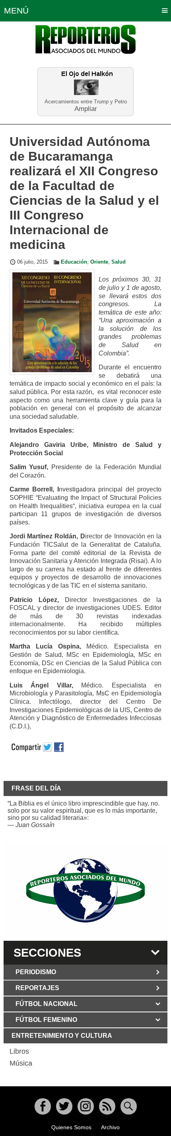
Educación (74, 262)
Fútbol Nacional (47, 1003)
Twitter (64, 1106)
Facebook (43, 1106)
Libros (19, 1051)
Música (21, 1063)
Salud (118, 262)
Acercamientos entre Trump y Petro (86, 102)
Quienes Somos (71, 1127)
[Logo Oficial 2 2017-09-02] (86, 890)
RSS (107, 1106)
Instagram (86, 1106)
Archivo (110, 1127)
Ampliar (85, 108)
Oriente (99, 262)
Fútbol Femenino (46, 1019)
